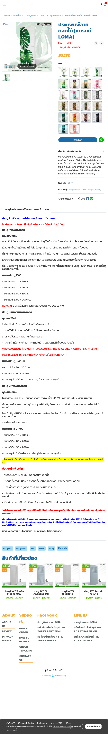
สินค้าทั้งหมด (18, 15)
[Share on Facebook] (87, 198)
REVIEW (7, 631)
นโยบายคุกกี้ (11, 730)
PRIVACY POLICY (7, 638)
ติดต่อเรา (77, 139)
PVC (33, 548)
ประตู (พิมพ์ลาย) (54, 15)
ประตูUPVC (21, 548)
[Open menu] (4, 4)
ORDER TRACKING (25, 649)
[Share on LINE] (91, 198)
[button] (101, 4)
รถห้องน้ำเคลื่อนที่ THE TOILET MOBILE (50, 638)
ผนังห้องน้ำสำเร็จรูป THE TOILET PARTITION (51, 629)
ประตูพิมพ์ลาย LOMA (35, 15)
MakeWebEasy (60, 675)
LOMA (70, 182)
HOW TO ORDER (24, 630)
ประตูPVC (7, 548)
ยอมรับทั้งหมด (93, 726)
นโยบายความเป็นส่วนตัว (63, 726)
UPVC (42, 548)
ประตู (51, 548)
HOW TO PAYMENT (25, 639)
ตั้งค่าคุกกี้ (76, 726)
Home (7, 15)
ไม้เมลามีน (62, 548)
